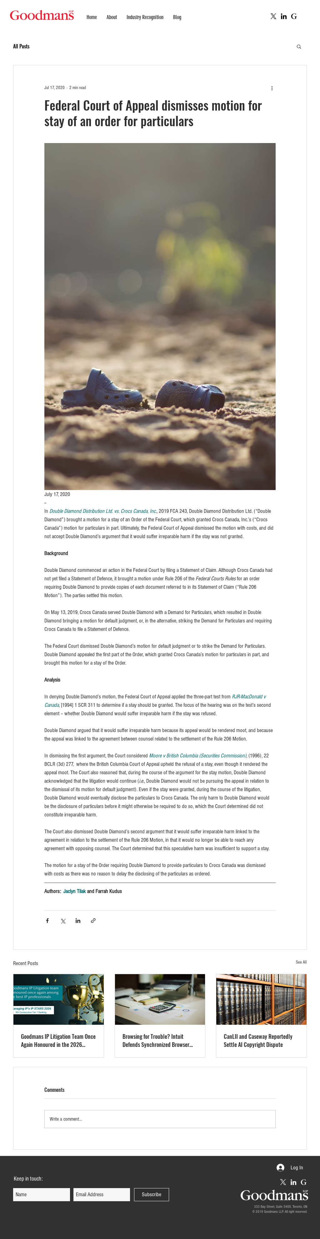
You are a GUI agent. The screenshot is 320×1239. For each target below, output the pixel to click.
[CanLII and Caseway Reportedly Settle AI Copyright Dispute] (261, 999)
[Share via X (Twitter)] (63, 921)
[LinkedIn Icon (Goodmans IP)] (284, 16)
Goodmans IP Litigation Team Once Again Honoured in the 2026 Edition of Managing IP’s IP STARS (58, 1040)
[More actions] (272, 88)
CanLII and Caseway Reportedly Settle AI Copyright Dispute (258, 1040)
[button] (299, 46)
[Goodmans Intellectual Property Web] (294, 16)
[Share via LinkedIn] (78, 921)
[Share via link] (93, 921)
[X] (273, 16)
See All (301, 962)
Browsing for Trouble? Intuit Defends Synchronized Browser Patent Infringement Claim (155, 1040)
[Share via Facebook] (47, 921)
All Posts (21, 46)
